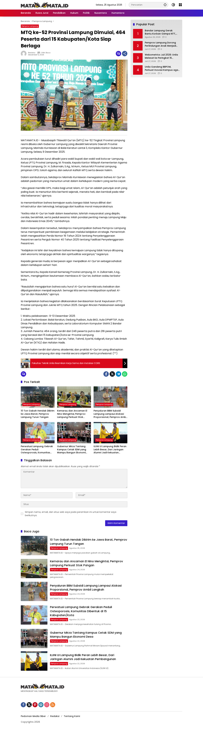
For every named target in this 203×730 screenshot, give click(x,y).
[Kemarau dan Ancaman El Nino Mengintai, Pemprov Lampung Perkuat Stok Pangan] (74, 397)
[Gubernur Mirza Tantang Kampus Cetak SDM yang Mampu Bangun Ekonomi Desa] (74, 432)
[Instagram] (46, 704)
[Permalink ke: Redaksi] (24, 53)
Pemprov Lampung (30, 26)
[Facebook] (106, 374)
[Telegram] (118, 374)
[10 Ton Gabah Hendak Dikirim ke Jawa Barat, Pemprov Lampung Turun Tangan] (38, 397)
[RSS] (52, 704)
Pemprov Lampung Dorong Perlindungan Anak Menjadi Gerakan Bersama (160, 44)
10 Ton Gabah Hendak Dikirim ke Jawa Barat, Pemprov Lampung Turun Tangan (37, 414)
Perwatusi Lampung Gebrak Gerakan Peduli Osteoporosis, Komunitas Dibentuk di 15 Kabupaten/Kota (37, 449)
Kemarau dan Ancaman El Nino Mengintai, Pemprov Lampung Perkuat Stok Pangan (72, 414)
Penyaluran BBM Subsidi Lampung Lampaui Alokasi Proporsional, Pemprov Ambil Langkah (110, 414)
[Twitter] (112, 374)
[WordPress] (40, 704)
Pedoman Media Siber (33, 716)
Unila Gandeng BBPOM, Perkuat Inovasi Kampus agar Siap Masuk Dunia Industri (162, 68)
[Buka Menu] (180, 5)
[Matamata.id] (44, 4)
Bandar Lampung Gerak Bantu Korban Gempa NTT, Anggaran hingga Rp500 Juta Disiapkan (162, 32)
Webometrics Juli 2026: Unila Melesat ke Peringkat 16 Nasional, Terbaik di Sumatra (161, 56)
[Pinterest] (35, 704)
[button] (165, 4)
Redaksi (31, 53)
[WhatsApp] (124, 374)
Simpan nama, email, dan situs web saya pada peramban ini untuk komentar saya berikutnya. (70, 513)
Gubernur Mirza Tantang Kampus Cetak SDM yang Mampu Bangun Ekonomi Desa (71, 449)
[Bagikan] (124, 53)
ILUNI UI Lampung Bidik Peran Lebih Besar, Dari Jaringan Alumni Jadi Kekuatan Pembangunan (110, 449)
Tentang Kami (72, 716)
